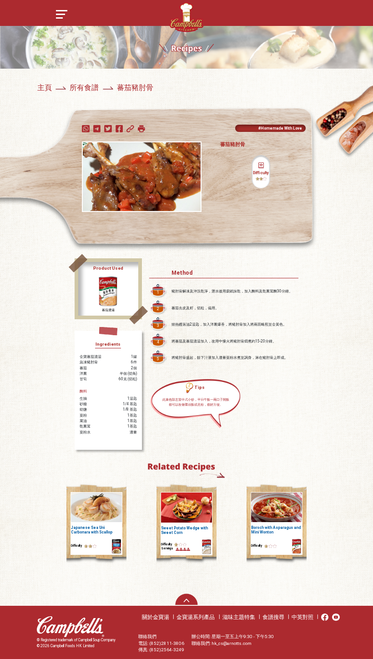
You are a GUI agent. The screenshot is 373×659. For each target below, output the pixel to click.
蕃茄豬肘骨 (135, 87)
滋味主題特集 (238, 617)
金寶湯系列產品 (195, 617)
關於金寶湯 (155, 617)
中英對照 (302, 617)
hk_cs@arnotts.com (232, 643)
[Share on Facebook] (120, 128)
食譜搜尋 (273, 617)
